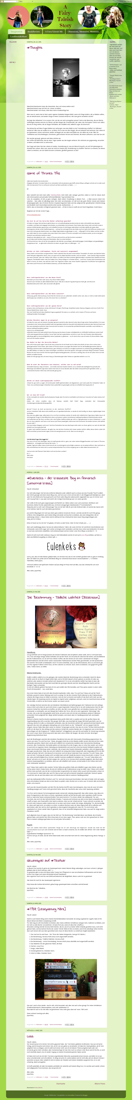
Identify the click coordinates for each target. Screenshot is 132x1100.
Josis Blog (84, 535)
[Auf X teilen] (69, 162)
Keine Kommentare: (56, 161)
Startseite (60, 1083)
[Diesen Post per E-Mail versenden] (66, 162)
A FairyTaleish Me (54, 31)
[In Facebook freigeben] (71, 162)
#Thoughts (34, 47)
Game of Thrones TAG (43, 173)
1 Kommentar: (54, 466)
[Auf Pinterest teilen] (73, 162)
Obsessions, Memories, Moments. (83, 31)
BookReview (34, 31)
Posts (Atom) (38, 1087)
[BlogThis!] (68, 162)
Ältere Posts (100, 1083)
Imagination (16, 31)
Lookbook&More (18, 36)
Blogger (85, 1095)
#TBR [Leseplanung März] (46, 909)
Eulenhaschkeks (56, 195)
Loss (30, 1036)
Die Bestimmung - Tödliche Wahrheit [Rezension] (63, 597)
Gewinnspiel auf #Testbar (46, 860)
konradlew (71, 1095)
